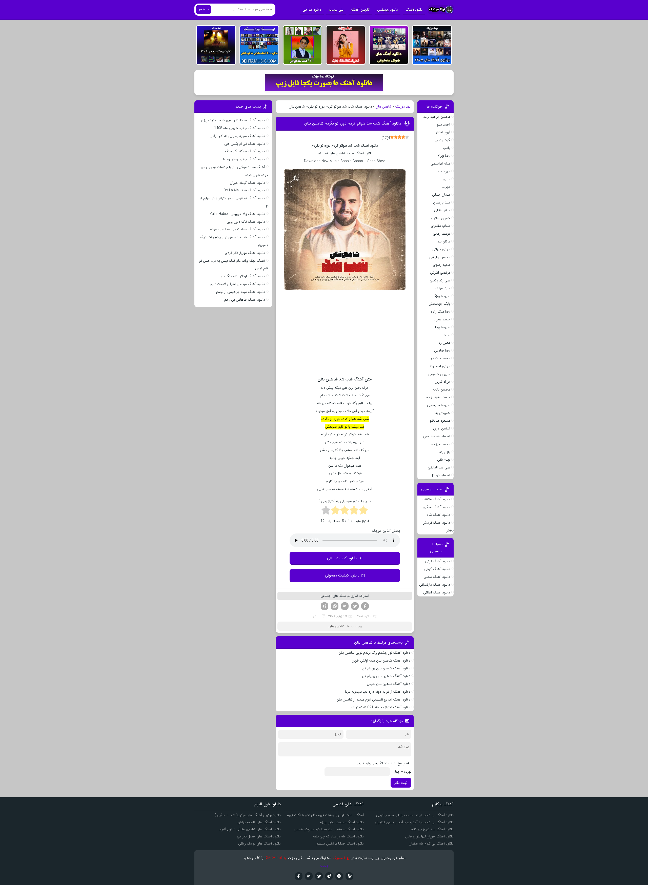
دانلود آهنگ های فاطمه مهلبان (259, 822)
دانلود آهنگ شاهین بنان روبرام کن (386, 668)
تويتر (319, 876)
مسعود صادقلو (440, 420)
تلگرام (324, 606)
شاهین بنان (384, 106)
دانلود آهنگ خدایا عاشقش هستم (340, 843)
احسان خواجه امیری (435, 436)
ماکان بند (443, 241)
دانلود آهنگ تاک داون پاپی (246, 221)
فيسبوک (298, 876)
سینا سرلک (442, 288)
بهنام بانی (443, 459)
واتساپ (334, 606)
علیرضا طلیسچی (438, 405)
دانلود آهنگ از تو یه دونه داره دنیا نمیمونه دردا (377, 691)
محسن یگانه (441, 389)
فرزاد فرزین (442, 381)
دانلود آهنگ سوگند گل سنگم (245, 151)
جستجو (203, 9)
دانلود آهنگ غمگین (436, 507)
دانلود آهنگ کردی (437, 569)
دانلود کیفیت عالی (342, 558)
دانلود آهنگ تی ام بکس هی (244, 144)
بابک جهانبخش (439, 303)
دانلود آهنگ (414, 9)
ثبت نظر (401, 783)
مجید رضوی (441, 264)
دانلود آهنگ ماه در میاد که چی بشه (338, 836)
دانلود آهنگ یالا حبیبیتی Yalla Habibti (237, 214)
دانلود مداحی (311, 9)
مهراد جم (443, 171)
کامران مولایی (440, 218)
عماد (447, 335)
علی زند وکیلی (440, 280)
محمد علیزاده (440, 444)
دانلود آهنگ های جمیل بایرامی (259, 836)
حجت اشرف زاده (438, 397)
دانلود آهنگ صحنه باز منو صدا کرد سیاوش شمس (329, 829)
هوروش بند (442, 413)
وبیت (324, 865)
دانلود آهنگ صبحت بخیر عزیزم (342, 822)
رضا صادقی (442, 350)
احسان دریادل (440, 475)
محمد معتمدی (440, 358)
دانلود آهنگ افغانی (436, 592)
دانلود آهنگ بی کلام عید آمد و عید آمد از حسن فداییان (414, 822)
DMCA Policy (276, 858)
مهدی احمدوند (439, 366)
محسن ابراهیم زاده (436, 116)
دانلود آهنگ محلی (437, 577)
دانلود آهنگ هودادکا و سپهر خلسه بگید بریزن (233, 120)
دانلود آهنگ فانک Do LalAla (244, 190)
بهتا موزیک (402, 106)
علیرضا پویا (442, 327)
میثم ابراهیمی (440, 163)
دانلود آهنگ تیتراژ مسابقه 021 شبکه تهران (380, 707)
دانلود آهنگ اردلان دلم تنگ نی (243, 276)
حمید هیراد (442, 319)
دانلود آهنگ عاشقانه (436, 499)
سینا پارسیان (441, 202)
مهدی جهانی (441, 249)
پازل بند (444, 452)
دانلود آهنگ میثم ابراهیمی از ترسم (240, 292)
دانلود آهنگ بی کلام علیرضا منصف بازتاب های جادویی (415, 815)
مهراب (445, 187)
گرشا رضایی (442, 140)
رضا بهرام (443, 155)
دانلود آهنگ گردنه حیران (247, 183)
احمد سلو (443, 124)
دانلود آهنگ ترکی (437, 561)
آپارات (349, 876)
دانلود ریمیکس (387, 9)
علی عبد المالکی (439, 467)
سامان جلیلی (441, 194)
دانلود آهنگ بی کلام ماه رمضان (431, 843)
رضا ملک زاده (440, 311)
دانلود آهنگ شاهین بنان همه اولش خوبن (381, 660)
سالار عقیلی (442, 210)
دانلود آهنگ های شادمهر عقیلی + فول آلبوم (250, 829)
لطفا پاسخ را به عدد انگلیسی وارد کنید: (384, 763)
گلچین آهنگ (360, 9)
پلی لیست (336, 9)
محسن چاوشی (439, 257)
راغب (446, 148)
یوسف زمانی (441, 233)
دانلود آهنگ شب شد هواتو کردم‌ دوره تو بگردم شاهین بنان (352, 123)
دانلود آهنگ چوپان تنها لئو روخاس (429, 836)
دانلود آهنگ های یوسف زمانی (259, 843)
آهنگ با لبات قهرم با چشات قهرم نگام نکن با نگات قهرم (325, 815)
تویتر (355, 606)
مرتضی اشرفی (440, 272)
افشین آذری (441, 428)
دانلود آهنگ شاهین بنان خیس (388, 684)
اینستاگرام (339, 876)
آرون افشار (443, 132)
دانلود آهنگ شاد (438, 515)
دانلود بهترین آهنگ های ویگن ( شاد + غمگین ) (248, 815)
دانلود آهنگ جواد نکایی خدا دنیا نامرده (237, 229)
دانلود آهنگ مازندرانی (434, 584)
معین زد (444, 342)
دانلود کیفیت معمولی (342, 575)
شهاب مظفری (440, 226)
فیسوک (365, 606)
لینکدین (345, 606)
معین (446, 179)
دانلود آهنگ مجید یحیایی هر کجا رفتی (237, 136)
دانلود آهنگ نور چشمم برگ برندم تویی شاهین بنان (374, 652)
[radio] (363, 511)
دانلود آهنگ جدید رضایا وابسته (243, 159)
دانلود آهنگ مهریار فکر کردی (245, 253)
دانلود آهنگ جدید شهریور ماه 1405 (239, 128)
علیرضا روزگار (441, 296)
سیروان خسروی (439, 374)
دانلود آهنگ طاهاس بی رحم (244, 299)
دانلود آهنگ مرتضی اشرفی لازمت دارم (237, 284)
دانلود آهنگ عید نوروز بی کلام (432, 829)
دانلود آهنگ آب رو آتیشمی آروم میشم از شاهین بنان (373, 699)
